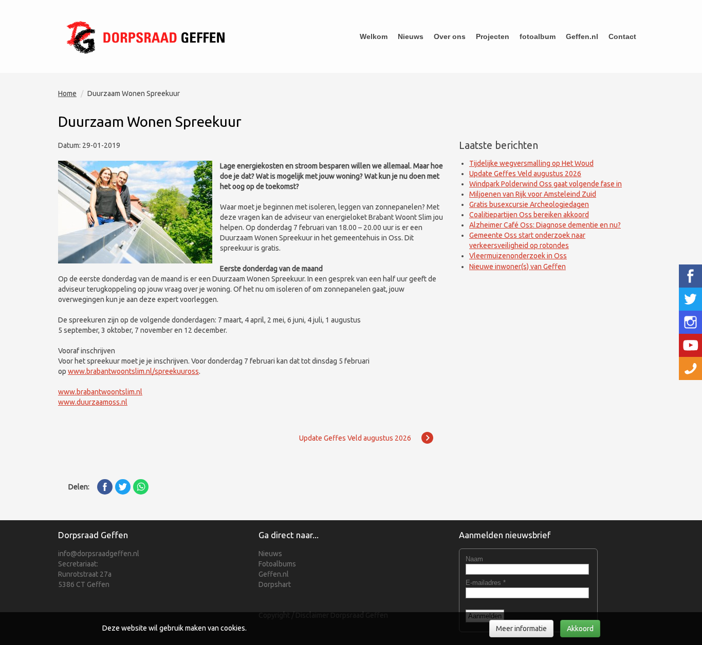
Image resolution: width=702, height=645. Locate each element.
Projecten (492, 36)
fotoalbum (538, 36)
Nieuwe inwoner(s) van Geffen (517, 266)
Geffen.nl (582, 36)
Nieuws (410, 36)
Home (67, 93)
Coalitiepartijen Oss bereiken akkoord (529, 215)
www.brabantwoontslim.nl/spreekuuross (133, 371)
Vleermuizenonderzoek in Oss (518, 256)
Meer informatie (521, 628)
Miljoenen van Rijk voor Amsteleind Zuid (532, 194)
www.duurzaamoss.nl (92, 402)
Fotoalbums (277, 564)
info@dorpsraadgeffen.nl (98, 553)
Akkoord (580, 628)
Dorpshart (274, 584)
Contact (622, 36)
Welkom (373, 36)
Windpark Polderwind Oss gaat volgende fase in (545, 184)
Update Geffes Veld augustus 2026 (525, 173)
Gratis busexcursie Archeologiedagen (529, 204)
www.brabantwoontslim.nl (100, 392)
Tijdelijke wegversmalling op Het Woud (531, 163)
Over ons (450, 36)
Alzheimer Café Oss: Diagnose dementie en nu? (545, 225)
